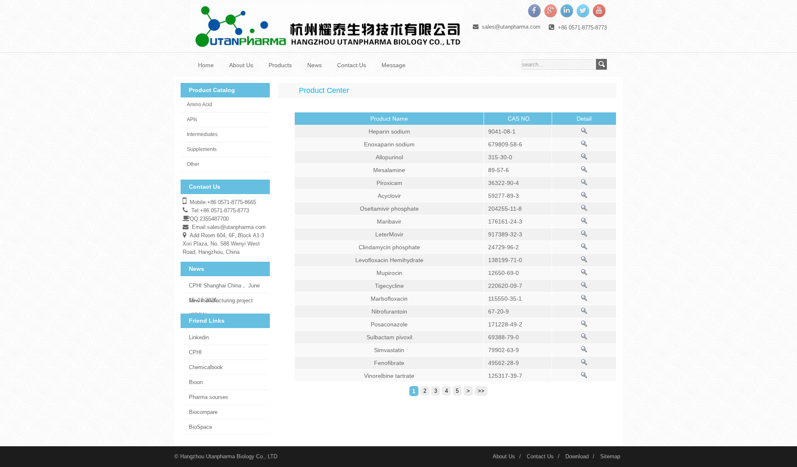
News (314, 65)
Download (577, 456)
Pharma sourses (208, 397)
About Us (241, 65)
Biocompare (203, 412)
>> (481, 391)
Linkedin (199, 337)
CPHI (195, 352)
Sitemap (610, 456)
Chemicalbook (206, 367)
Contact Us (351, 65)
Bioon (196, 382)
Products (280, 65)
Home (206, 65)
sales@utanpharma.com (511, 27)
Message (393, 65)
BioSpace (200, 427)
